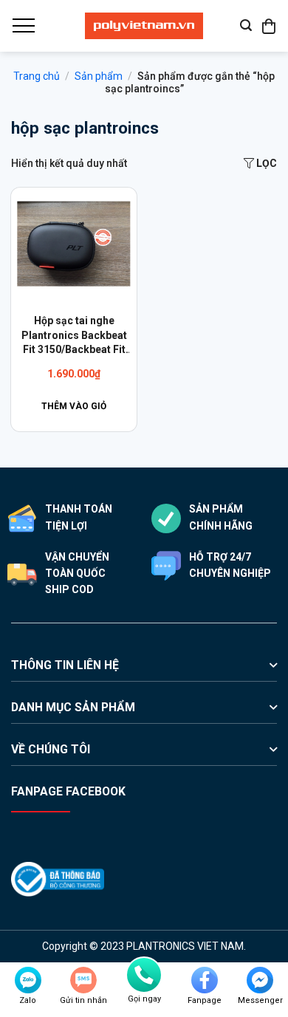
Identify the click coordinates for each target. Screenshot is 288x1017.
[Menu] (23, 26)
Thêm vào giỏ (73, 406)
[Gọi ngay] (144, 974)
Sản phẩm (99, 76)
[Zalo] (28, 980)
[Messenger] (260, 980)
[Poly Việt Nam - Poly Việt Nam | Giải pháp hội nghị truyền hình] (144, 26)
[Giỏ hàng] (269, 26)
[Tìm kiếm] (246, 25)
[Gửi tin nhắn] (83, 980)
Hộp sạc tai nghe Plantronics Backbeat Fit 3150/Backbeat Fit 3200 (74, 336)
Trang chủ (36, 76)
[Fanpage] (204, 980)
